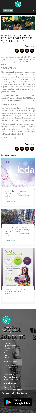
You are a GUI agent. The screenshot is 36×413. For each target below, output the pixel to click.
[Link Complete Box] (18, 182)
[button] (28, 10)
